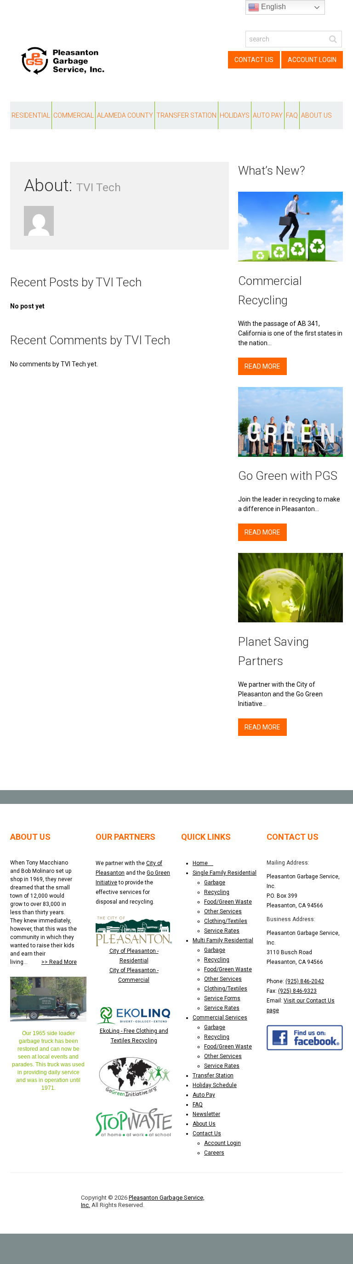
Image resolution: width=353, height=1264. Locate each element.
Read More (262, 366)
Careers (214, 1153)
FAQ (292, 115)
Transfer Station (186, 115)
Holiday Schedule (215, 1085)
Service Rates (221, 931)
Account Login (312, 59)
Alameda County (125, 115)
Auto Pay (268, 115)
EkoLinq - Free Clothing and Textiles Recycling (134, 1036)
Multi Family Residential (223, 940)
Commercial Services (220, 1017)
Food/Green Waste (228, 902)
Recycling (216, 892)
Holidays (235, 115)
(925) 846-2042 (304, 981)
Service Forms (222, 998)
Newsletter (206, 1114)
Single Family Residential (224, 873)
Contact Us (253, 59)
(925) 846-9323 (297, 991)
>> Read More (59, 962)
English (272, 7)
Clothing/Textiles (225, 921)
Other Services (223, 911)
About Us (316, 115)
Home (203, 863)
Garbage (214, 882)
